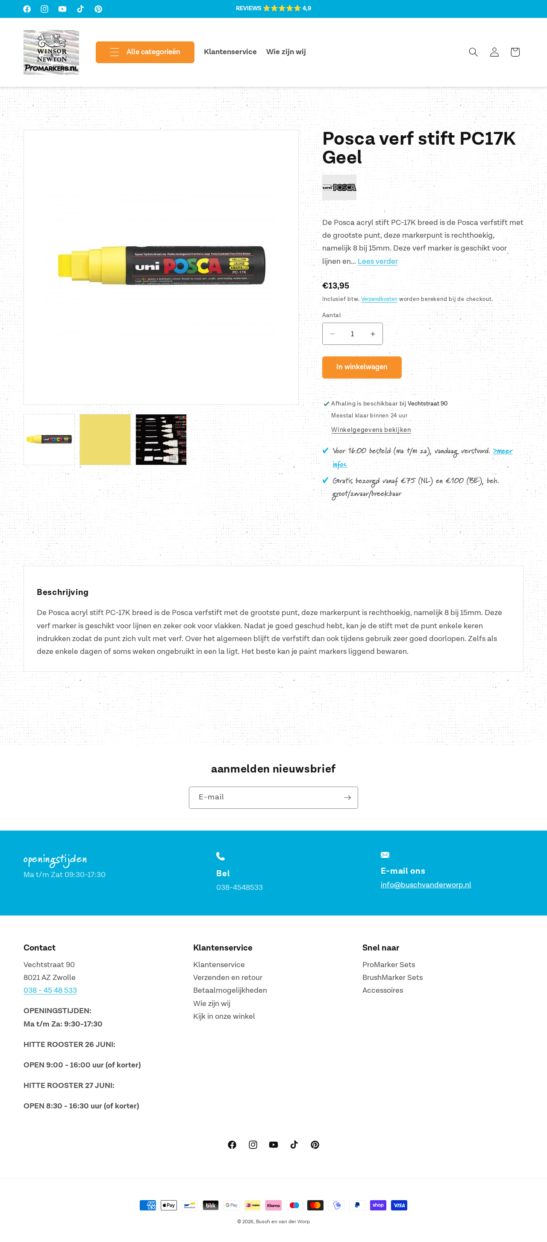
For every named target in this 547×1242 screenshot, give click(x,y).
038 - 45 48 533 (50, 990)
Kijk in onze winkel (224, 1016)
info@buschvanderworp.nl (426, 884)
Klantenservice (219, 964)
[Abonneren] (347, 798)
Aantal (331, 315)
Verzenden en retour (227, 977)
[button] (138, 52)
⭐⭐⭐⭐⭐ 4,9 (287, 8)
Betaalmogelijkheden (230, 990)
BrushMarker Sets (392, 977)
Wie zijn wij (211, 1003)
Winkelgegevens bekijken (371, 430)
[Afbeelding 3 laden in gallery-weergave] (161, 439)
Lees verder (378, 261)
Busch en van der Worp (283, 1222)
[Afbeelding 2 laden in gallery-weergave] (105, 439)
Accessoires (382, 990)
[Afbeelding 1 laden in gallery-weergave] (49, 439)
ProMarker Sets (388, 964)
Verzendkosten (379, 299)
